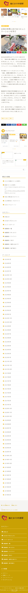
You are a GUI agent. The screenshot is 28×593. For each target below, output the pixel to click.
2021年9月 (8, 373)
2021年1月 (8, 404)
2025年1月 (8, 259)
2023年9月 (8, 283)
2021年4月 (8, 393)
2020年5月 (8, 436)
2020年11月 (8, 412)
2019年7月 (8, 475)
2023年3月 (8, 306)
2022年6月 (8, 338)
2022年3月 (8, 349)
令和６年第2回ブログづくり (12, 197)
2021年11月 (8, 365)
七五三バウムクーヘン (10, 204)
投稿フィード (6, 575)
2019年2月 (8, 495)
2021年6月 (8, 385)
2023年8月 (8, 287)
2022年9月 (8, 326)
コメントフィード (8, 577)
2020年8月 (8, 424)
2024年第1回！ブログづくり (12, 201)
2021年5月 (8, 389)
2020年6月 (8, 432)
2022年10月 (8, 322)
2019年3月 (8, 491)
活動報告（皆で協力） (11, 248)
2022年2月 (8, 353)
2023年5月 (8, 298)
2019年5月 (8, 483)
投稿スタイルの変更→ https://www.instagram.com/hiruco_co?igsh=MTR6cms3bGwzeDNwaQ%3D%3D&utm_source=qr (15, 189)
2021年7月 (8, 381)
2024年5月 (8, 263)
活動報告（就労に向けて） (12, 244)
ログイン (5, 573)
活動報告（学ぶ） (5, 26)
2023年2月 (8, 310)
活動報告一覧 (8, 228)
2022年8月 (8, 330)
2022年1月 (8, 357)
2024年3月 (8, 267)
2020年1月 (8, 452)
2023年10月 (8, 279)
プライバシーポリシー (8, 588)
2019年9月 (8, 467)
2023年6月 (8, 295)
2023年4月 (8, 302)
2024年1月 (8, 271)
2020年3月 (8, 444)
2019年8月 (8, 471)
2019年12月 (8, 455)
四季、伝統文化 (5, 118)
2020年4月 (8, 440)
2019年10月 (8, 463)
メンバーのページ (9, 224)
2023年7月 (8, 291)
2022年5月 (8, 342)
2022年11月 (8, 318)
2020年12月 (8, 408)
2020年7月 (8, 428)
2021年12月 (8, 361)
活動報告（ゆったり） (11, 232)
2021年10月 (8, 369)
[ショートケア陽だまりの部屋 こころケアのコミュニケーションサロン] (14, 6)
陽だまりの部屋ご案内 (19, 588)
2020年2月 (8, 448)
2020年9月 (8, 420)
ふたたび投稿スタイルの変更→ (13, 181)
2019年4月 (8, 487)
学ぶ (12, 118)
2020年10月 (8, 416)
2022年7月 (8, 334)
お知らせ (7, 217)
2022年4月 (8, 346)
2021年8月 (8, 377)
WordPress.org (7, 580)
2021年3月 (8, 397)
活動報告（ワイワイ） (11, 236)
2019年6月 (8, 479)
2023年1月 (8, 314)
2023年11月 (8, 275)
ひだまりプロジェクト (11, 221)
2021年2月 (8, 400)
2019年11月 (8, 459)
